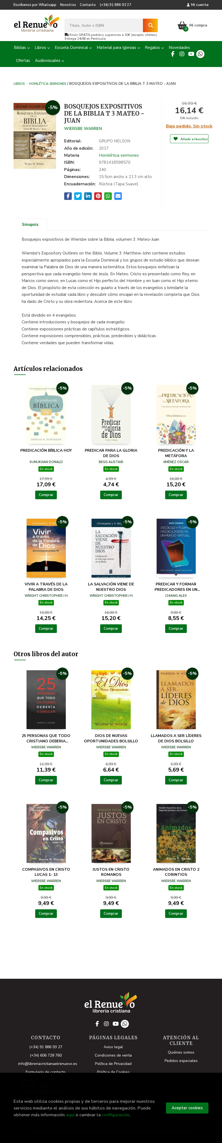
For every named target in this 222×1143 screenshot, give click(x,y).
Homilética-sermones (47, 83)
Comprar (46, 494)
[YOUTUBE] (191, 54)
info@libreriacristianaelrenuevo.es (47, 1063)
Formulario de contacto (46, 1072)
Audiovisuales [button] (48, 60)
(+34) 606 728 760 (46, 1055)
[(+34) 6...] (200, 54)
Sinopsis (30, 224)
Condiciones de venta (113, 1055)
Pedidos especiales (181, 1060)
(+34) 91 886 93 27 (115, 4)
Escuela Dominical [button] (72, 47)
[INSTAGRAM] (182, 54)
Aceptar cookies (187, 1108)
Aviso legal (113, 1047)
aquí (70, 1115)
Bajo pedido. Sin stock (189, 126)
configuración (115, 1115)
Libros (19, 83)
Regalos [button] (153, 47)
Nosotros (68, 4)
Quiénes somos (181, 1052)
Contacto (88, 4)
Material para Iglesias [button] (117, 47)
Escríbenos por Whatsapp (35, 4)
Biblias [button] (20, 47)
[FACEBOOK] (173, 54)
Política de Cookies (113, 1072)
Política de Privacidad (113, 1063)
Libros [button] (41, 47)
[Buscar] (150, 25)
